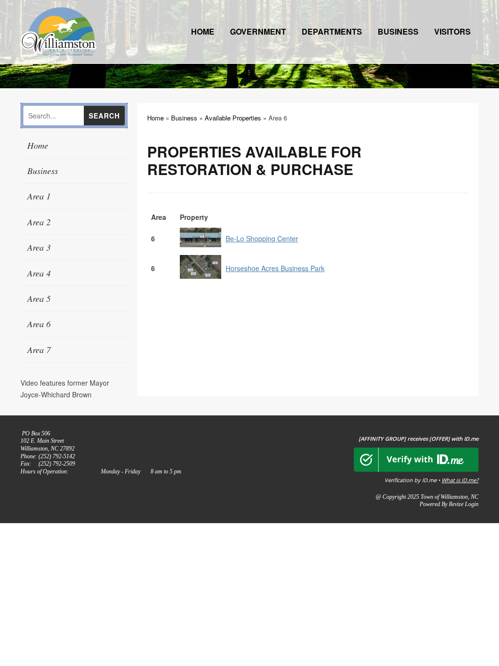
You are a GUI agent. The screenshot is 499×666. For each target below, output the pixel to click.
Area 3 (39, 247)
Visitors (452, 31)
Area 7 (39, 349)
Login (472, 504)
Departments (332, 31)
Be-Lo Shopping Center (262, 238)
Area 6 (39, 324)
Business (398, 31)
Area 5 (39, 298)
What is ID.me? (460, 480)
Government (258, 31)
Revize (456, 504)
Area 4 (39, 273)
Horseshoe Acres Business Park (275, 268)
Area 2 (39, 222)
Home (202, 31)
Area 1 (39, 196)
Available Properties (233, 117)
